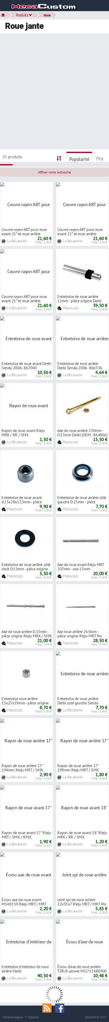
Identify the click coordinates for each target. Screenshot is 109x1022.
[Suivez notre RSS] (48, 1007)
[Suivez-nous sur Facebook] (61, 1007)
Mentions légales (13, 1016)
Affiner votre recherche (54, 172)
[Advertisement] (54, 92)
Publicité (33, 1016)
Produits (22, 14)
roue (47, 14)
